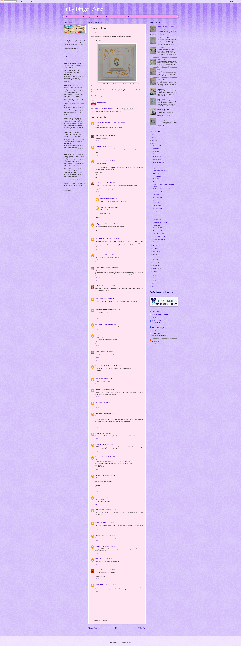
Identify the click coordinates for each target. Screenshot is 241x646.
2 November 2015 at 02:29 (107, 559)
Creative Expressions (105, 111)
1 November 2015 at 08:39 (108, 286)
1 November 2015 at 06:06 (118, 123)
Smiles (159, 69)
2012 (153, 281)
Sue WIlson (119, 111)
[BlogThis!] (127, 109)
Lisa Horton (155, 340)
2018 (153, 135)
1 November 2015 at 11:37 (109, 433)
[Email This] (125, 109)
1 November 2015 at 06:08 (108, 135)
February (155, 268)
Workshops (86, 16)
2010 (153, 286)
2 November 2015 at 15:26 (113, 570)
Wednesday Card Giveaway (160, 231)
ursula (97, 522)
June (154, 257)
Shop (77, 16)
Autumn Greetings (156, 316)
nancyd (97, 146)
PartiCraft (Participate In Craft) (161, 314)
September (156, 248)
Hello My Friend (161, 59)
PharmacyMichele (100, 309)
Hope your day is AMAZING (159, 335)
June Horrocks (99, 299)
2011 (153, 284)
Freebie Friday (161, 79)
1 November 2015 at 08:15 (112, 238)
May (154, 260)
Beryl (96, 402)
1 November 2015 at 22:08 (108, 546)
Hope (154, 168)
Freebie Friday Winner (159, 192)
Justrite (113, 111)
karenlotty (98, 433)
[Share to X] (129, 109)
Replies (99, 195)
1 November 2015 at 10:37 (106, 402)
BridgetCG (98, 389)
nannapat (98, 546)
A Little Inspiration (156, 322)
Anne (101, 207)
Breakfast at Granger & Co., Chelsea (161, 329)
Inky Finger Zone (83, 8)
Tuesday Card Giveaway (159, 233)
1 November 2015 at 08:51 (111, 298)
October (155, 245)
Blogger (129, 642)
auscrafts (98, 135)
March (155, 266)
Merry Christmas (157, 208)
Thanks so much (157, 176)
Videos (97, 16)
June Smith (98, 183)
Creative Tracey (156, 334)
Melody (97, 559)
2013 (153, 278)
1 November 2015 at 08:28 (111, 267)
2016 (153, 140)
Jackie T (97, 286)
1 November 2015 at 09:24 (111, 207)
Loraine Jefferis (99, 238)
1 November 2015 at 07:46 (113, 224)
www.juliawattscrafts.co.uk (98, 102)
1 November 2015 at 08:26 (112, 255)
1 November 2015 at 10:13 (107, 378)
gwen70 (97, 379)
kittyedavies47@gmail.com (102, 123)
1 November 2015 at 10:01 (114, 366)
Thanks (155, 217)
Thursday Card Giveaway (159, 228)
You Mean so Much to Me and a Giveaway (165, 27)
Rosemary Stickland (101, 366)
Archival (97, 111)
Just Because (156, 151)
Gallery (107, 16)
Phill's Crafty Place (157, 321)
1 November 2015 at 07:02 (108, 161)
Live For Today (157, 205)
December (156, 146)
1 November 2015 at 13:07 (108, 457)
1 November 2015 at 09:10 (110, 324)
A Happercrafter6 (100, 224)
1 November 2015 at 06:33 (107, 146)
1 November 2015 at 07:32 (109, 183)
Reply (97, 130)
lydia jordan (98, 335)
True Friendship (157, 194)
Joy (154, 200)
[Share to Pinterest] (132, 109)
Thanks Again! (157, 211)
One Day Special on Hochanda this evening (164, 189)
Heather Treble (99, 268)
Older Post (142, 628)
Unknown (98, 161)
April (154, 263)
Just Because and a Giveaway (165, 38)
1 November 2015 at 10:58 (109, 413)
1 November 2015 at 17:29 (112, 510)
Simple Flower (157, 242)
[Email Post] (122, 108)
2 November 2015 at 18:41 (111, 584)
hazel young (98, 324)
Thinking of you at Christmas (160, 222)
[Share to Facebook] (131, 109)
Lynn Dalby (98, 413)
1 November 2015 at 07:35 (113, 199)
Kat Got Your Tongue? (158, 327)
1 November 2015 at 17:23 (113, 497)
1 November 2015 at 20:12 (108, 535)
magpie (97, 444)
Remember (156, 182)
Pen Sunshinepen (100, 570)
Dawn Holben (99, 584)
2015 (153, 143)
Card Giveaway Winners (159, 214)
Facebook (117, 16)
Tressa (97, 351)
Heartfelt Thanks (161, 48)
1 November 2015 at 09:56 (106, 351)
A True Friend (156, 173)
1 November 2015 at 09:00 (113, 309)
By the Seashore (157, 156)
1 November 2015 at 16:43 (108, 475)
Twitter (127, 16)
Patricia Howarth (100, 497)
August (155, 251)
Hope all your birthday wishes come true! (163, 165)
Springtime (156, 154)
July (154, 254)
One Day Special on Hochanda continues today (163, 185)
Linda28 (97, 535)
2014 (153, 275)
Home (68, 16)
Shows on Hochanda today (160, 170)
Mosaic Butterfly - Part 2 (163, 109)
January (155, 271)
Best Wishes (160, 89)
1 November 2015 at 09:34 (110, 335)
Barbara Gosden (100, 255)
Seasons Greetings (157, 197)
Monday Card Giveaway (159, 239)
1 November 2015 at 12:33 (107, 444)
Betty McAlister (99, 510)
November (156, 148)
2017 (153, 137)
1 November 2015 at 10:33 (109, 389)
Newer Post (92, 628)
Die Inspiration (155, 341)
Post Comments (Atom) (102, 632)
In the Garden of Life (158, 162)
